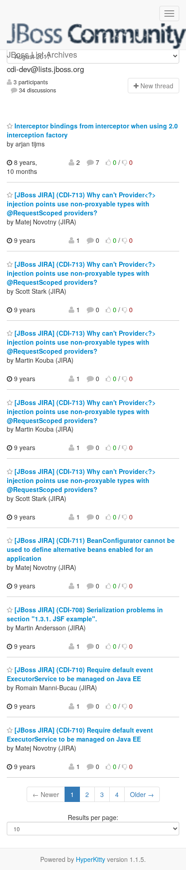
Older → (142, 794)
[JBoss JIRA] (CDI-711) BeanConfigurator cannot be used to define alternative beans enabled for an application (91, 549)
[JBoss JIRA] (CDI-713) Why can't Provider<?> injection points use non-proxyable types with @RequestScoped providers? (81, 203)
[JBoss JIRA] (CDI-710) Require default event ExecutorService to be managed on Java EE (80, 674)
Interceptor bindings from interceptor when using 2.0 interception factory (92, 130)
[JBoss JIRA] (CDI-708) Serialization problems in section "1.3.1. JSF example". (85, 614)
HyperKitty (90, 859)
